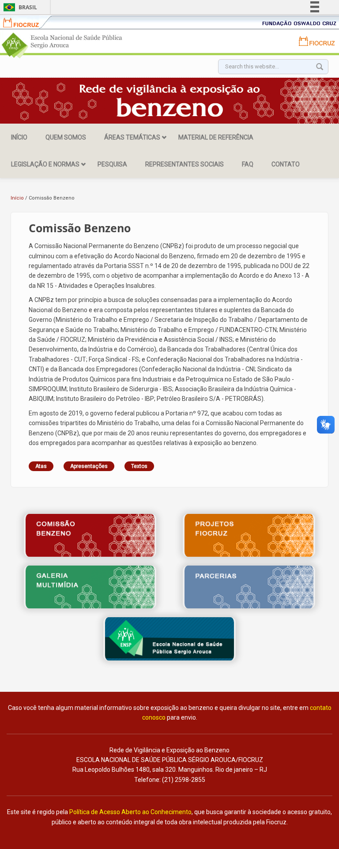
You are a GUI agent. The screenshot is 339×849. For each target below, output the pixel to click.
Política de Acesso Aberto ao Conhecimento (130, 811)
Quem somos (65, 137)
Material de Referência (215, 137)
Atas (41, 466)
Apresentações (89, 466)
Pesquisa (112, 164)
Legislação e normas (45, 164)
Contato (285, 164)
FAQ (247, 164)
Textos (139, 466)
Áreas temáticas (132, 137)
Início (19, 137)
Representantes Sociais (184, 164)
